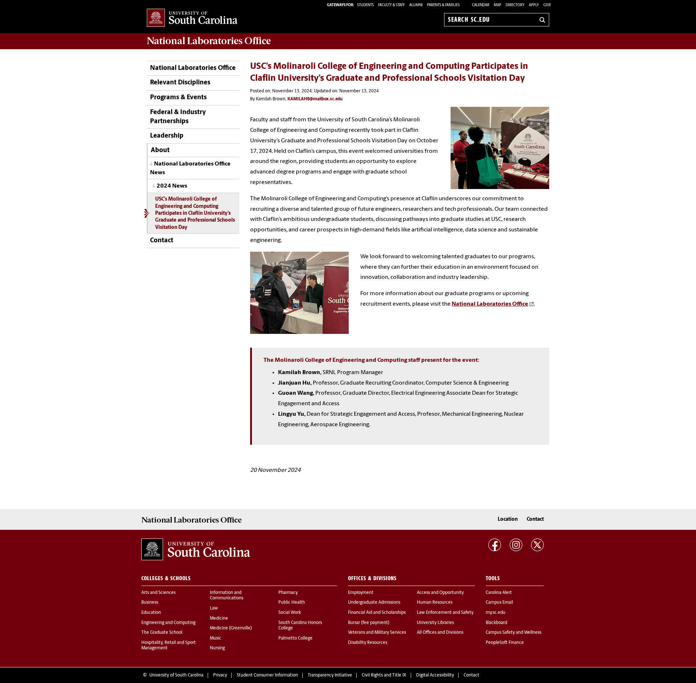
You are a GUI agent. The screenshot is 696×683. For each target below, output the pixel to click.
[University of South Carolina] (195, 549)
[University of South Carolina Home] (192, 18)
